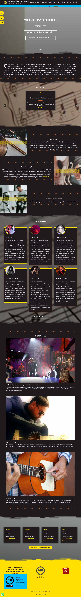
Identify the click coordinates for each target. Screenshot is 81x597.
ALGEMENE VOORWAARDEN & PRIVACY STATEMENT (15, 572)
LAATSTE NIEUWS (12, 569)
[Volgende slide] (76, 105)
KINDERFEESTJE (61, 2)
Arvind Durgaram (11, 442)
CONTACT (68, 2)
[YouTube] (44, 577)
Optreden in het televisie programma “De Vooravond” (22, 385)
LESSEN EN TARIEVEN (41, 2)
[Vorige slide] (5, 105)
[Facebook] (37, 577)
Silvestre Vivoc (10, 498)
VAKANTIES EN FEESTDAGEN (15, 567)
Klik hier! (56, 6)
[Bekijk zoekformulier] (74, 2)
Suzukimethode (46, 176)
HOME (32, 2)
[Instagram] (40, 577)
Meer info (9, 586)
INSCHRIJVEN (51, 2)
